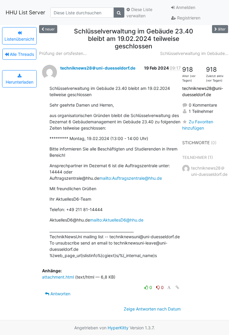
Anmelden (185, 7)
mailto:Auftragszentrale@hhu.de (130, 178)
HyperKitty (118, 327)
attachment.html (58, 276)
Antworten (59, 293)
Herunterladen (19, 81)
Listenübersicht (19, 39)
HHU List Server (25, 12)
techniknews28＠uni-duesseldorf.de (97, 67)
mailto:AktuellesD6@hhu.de (116, 219)
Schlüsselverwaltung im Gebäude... (194, 53)
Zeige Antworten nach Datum (152, 308)
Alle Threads (21, 54)
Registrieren (188, 17)
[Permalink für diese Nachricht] (177, 287)
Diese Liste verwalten (139, 12)
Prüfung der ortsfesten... (63, 53)
